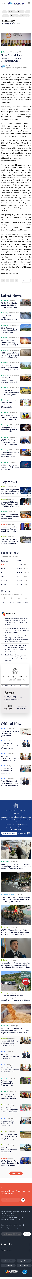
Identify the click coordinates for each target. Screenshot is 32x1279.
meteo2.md (18, 594)
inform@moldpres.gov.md (12, 1219)
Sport (5, 16)
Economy (8, 20)
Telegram (16, 280)
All (4, 12)
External (14, 16)
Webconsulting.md (14, 1228)
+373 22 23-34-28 (9, 1213)
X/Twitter (12, 280)
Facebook (3, 280)
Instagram (7, 280)
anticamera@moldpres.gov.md (14, 1217)
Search (27, 1234)
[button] (27, 495)
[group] (16, 490)
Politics (20, 12)
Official (11, 12)
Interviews (24, 16)
